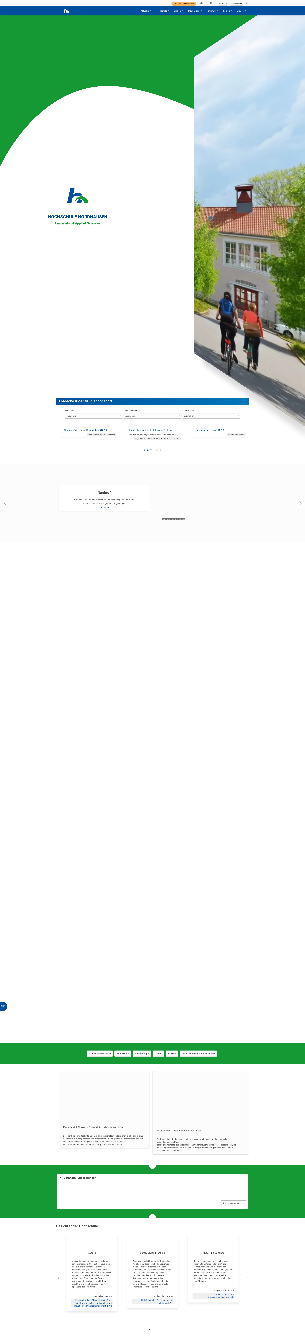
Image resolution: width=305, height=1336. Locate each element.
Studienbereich (130, 411)
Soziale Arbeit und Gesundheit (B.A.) (85, 430)
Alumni (158, 1053)
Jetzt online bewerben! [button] (183, 4)
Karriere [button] (226, 11)
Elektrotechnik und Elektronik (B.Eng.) (151, 430)
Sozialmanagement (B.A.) (209, 430)
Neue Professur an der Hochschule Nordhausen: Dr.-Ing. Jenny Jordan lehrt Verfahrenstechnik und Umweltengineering (152, 1005)
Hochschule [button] (161, 11)
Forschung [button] (211, 11)
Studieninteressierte (100, 1053)
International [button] (194, 11)
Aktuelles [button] (145, 11)
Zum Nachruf (104, 507)
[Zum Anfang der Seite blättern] (297, 1329)
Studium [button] (177, 11)
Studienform (188, 411)
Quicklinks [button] (235, 4)
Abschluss (70, 411)
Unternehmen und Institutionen (198, 1053)
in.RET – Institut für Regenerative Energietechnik (221, 1296)
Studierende (122, 1053)
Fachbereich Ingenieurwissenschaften (179, 1130)
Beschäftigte (142, 1053)
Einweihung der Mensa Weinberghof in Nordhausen (213, 1002)
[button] (144, 450)
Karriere (172, 1053)
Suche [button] (221, 4)
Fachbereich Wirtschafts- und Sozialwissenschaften (93, 1127)
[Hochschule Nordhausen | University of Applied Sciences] (66, 11)
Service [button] (240, 11)
